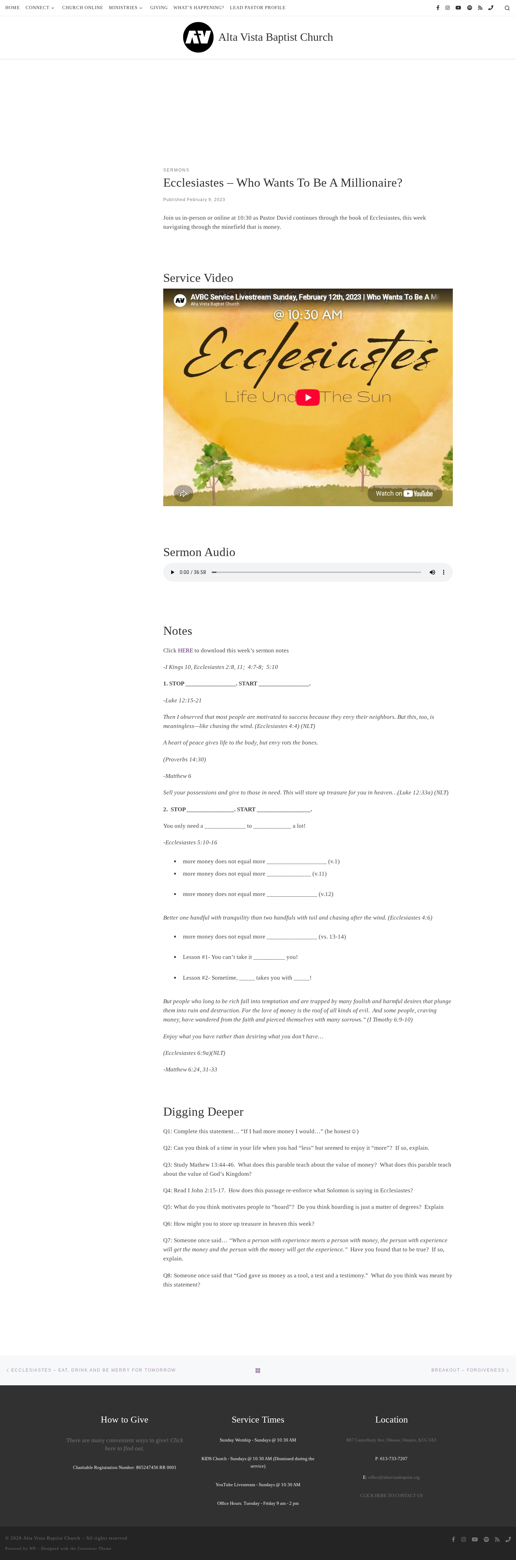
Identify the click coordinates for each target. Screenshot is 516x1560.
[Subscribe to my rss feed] (480, 8)
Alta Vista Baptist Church (51, 1538)
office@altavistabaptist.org (394, 1477)
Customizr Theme (95, 1548)
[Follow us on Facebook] (437, 8)
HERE (185, 650)
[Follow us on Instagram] (447, 8)
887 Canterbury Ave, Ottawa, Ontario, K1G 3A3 (391, 1440)
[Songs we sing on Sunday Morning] (469, 8)
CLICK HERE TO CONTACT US (391, 1495)
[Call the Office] (490, 8)
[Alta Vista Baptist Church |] (198, 36)
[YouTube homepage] (458, 8)
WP (32, 1548)
